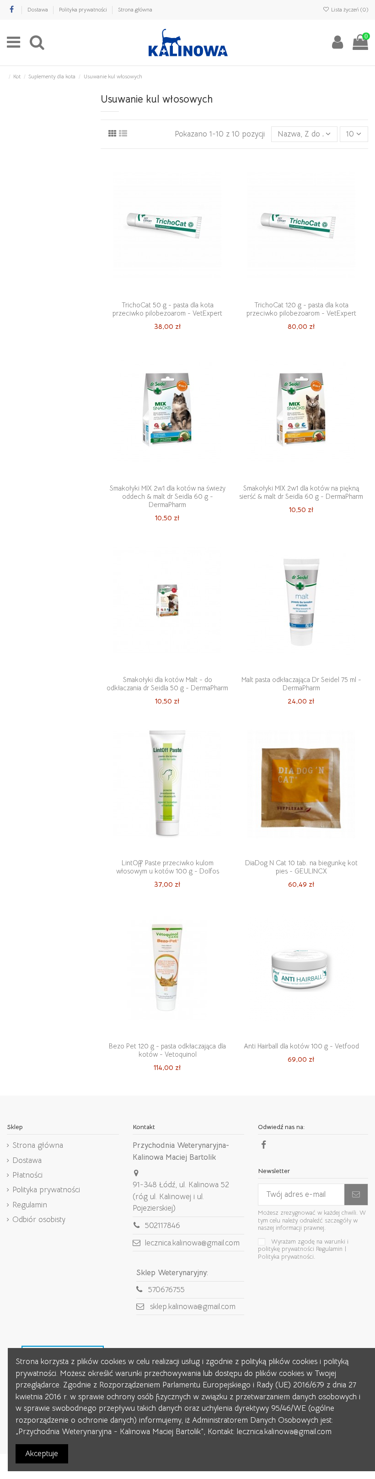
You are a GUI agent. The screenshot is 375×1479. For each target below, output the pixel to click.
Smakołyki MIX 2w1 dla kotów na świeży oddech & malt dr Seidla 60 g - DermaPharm (167, 496)
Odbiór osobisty (38, 1219)
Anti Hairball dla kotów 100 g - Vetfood (301, 1046)
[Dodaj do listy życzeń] (152, 292)
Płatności (27, 1175)
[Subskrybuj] (356, 1194)
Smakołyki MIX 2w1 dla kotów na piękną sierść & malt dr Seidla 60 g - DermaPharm (301, 492)
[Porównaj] (167, 292)
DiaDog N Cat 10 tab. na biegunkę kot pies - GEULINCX (301, 866)
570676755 (166, 1289)
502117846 (162, 1225)
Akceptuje (41, 1453)
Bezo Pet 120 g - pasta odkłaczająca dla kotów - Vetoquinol (167, 1050)
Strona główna (135, 9)
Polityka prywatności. (286, 1257)
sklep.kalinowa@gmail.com (193, 1306)
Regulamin (29, 1205)
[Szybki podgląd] (183, 292)
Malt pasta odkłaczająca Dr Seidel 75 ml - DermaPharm (301, 683)
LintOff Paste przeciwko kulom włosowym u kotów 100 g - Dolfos (167, 866)
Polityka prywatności (83, 9)
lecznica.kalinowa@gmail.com (192, 1243)
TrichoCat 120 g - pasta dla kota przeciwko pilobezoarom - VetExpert (301, 308)
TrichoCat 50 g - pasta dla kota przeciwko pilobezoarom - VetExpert (167, 308)
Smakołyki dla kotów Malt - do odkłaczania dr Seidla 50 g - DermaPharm (167, 683)
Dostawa (38, 9)
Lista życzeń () (349, 9)
